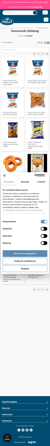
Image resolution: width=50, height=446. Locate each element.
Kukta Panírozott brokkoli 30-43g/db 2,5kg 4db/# (10, 83)
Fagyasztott (12, 28)
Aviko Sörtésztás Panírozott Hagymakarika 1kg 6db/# (35, 145)
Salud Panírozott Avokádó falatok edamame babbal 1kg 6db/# (11, 278)
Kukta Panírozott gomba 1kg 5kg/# (10, 113)
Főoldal (3, 28)
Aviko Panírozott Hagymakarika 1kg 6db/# (10, 144)
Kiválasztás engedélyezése (25, 261)
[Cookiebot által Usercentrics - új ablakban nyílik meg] (37, 175)
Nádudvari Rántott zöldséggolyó (35, 276)
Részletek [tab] (25, 182)
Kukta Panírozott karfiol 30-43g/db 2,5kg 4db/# (37, 82)
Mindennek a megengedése (25, 253)
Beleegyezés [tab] (9, 182)
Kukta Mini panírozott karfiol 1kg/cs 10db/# (36, 113)
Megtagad (25, 269)
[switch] (44, 229)
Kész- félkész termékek (26, 28)
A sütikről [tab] (41, 182)
